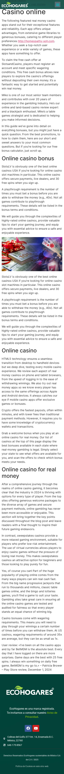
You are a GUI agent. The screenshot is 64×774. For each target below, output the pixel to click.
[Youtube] (35, 728)
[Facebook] (28, 728)
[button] (57, 4)
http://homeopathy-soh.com (36, 41)
